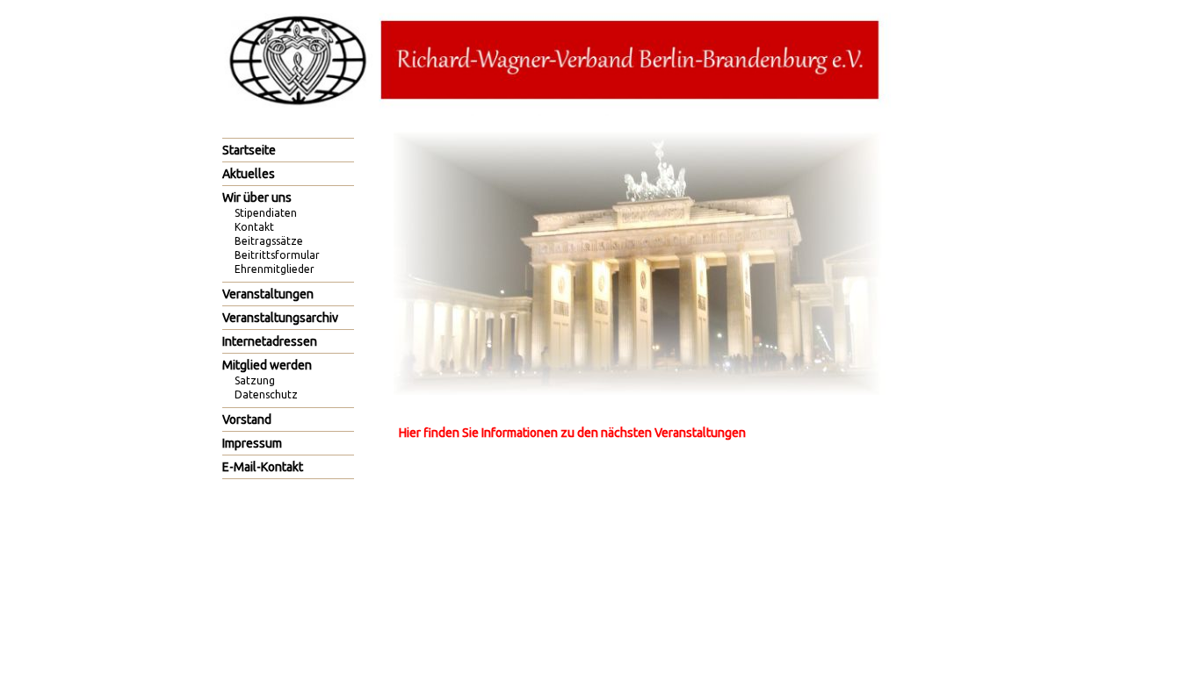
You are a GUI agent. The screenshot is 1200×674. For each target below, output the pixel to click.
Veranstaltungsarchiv (280, 318)
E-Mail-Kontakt (262, 467)
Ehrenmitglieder (274, 269)
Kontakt (254, 227)
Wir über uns (257, 197)
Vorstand (246, 419)
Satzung (255, 380)
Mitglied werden (267, 365)
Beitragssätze (269, 241)
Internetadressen (269, 341)
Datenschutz (266, 394)
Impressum (252, 443)
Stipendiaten (266, 213)
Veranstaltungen (268, 294)
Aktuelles (248, 174)
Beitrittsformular (277, 255)
